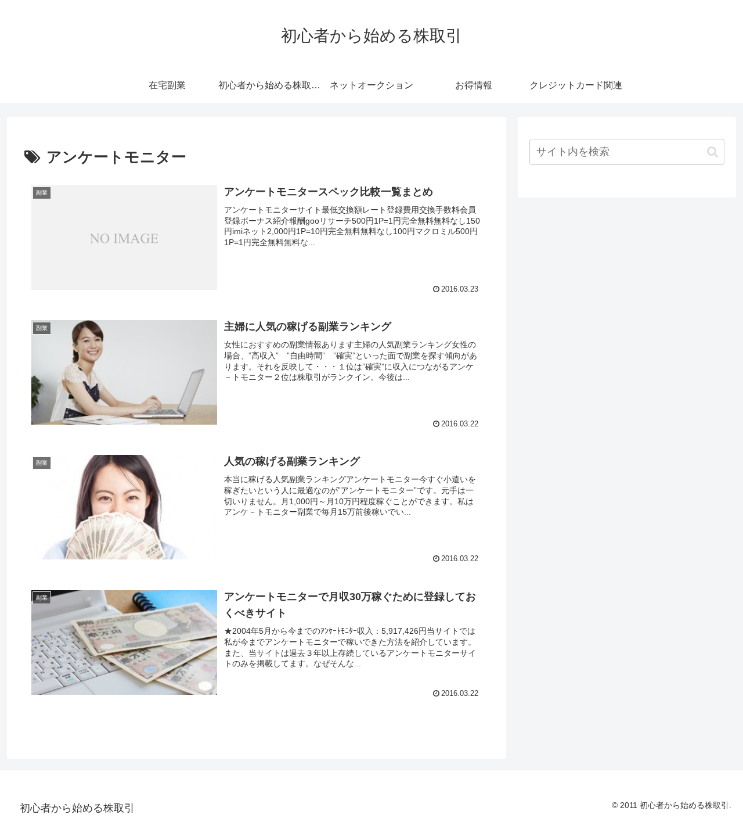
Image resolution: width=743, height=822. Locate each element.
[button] (712, 152)
